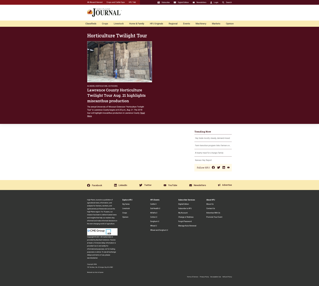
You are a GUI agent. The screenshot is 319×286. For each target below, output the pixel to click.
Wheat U (153, 226)
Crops (105, 23)
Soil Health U (155, 208)
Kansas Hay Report (203, 160)
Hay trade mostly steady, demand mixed (212, 138)
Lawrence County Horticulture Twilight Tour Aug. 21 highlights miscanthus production (116, 95)
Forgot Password (185, 221)
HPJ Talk (132, 2)
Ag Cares (126, 204)
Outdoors (113, 86)
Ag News (91, 86)
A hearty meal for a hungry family (209, 153)
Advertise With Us (213, 213)
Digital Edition (183, 204)
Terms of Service (192, 277)
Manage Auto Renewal (187, 226)
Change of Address (186, 217)
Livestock (119, 23)
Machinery (201, 23)
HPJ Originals (156, 23)
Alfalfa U (153, 213)
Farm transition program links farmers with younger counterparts (213, 145)
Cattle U (153, 204)
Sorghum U (154, 221)
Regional (173, 23)
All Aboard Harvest (95, 2)
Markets (216, 23)
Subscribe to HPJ (185, 208)
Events (186, 23)
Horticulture (101, 86)
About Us (210, 204)
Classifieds (90, 23)
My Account (183, 213)
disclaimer (93, 258)
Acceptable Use (215, 277)
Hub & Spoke (99, 272)
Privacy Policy (204, 277)
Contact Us (210, 208)
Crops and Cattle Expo (116, 2)
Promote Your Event (214, 217)
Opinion (230, 23)
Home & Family (136, 23)
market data (107, 237)
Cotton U (153, 217)
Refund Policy (227, 277)
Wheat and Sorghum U (159, 230)
